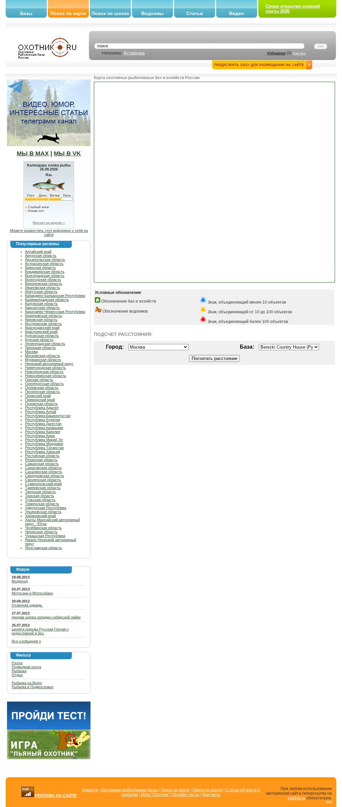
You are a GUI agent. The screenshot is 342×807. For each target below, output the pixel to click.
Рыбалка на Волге (27, 683)
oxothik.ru (296, 798)
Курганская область (42, 336)
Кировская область (41, 320)
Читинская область (41, 532)
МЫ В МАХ (33, 153)
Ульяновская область (43, 512)
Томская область (39, 496)
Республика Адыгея (41, 408)
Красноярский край (41, 332)
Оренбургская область (44, 384)
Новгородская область (44, 372)
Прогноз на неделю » (49, 223)
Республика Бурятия (42, 420)
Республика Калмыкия (44, 428)
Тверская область (40, 492)
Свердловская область (44, 476)
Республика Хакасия (42, 452)
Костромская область (43, 324)
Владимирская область (44, 272)
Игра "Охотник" (155, 794)
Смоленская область (43, 480)
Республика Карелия (42, 432)
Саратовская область (43, 468)
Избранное (276, 53)
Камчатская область (42, 308)
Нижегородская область (45, 368)
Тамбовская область (42, 488)
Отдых (17, 675)
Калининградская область (47, 300)
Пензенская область (42, 392)
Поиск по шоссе (110, 13)
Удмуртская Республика (45, 508)
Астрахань (134, 52)
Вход (329, 801)
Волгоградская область (44, 276)
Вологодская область (43, 280)
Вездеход (20, 581)
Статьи (194, 13)
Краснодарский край (42, 328)
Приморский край (40, 400)
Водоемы (152, 13)
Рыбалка (19, 671)
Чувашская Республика (45, 536)
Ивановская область (42, 288)
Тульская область (40, 500)
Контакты (211, 794)
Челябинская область (43, 528)
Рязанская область (41, 460)
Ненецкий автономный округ (49, 364)
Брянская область (40, 268)
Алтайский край (38, 252)
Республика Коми (40, 436)
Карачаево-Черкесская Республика (55, 312)
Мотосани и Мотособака (32, 593)
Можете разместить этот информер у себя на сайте (49, 233)
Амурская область (40, 256)
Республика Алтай (40, 412)
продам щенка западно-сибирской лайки (46, 617)
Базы (26, 13)
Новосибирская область (45, 376)
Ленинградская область (45, 344)
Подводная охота (26, 667)
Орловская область (41, 388)
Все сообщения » (26, 641)
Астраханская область (44, 264)
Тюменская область (42, 504)
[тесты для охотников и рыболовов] (49, 728)
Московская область (42, 356)
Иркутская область (41, 292)
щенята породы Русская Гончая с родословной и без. (40, 631)
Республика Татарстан (44, 448)
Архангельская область (45, 260)
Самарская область (42, 464)
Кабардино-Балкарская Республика (55, 296)
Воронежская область (43, 284)
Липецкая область (40, 348)
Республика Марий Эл (44, 440)
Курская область (39, 340)
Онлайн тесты (185, 794)
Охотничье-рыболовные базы (129, 790)
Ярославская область (43, 548)
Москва (31, 352)
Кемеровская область (43, 316)
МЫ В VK (67, 153)
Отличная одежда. (27, 605)
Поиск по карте (68, 13)
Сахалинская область (43, 472)
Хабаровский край (40, 516)
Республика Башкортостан (47, 416)
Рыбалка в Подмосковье (32, 687)
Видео (236, 13)
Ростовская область (42, 456)
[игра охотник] (49, 758)
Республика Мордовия (44, 444)
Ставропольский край (43, 484)
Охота (17, 663)
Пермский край (38, 396)
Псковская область (41, 404)
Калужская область (41, 304)
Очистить (299, 53)
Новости (90, 790)
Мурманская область (43, 360)
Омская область (39, 380)
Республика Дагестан (43, 424)
